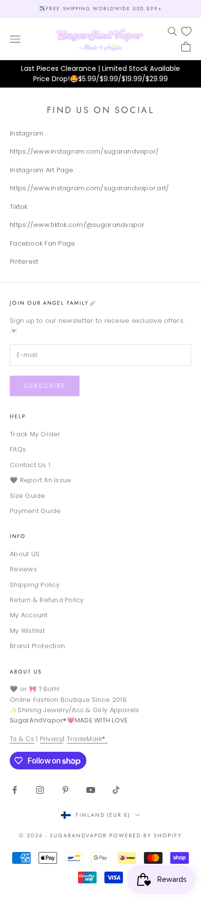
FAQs (18, 449)
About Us (26, 671)
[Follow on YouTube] (91, 790)
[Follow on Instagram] (40, 790)
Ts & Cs (22, 738)
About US (25, 554)
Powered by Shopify (145, 835)
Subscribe (44, 386)
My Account (29, 615)
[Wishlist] (186, 31)
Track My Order (35, 434)
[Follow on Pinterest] (65, 790)
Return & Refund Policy (47, 600)
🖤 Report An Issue (40, 480)
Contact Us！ (31, 465)
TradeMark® (87, 738)
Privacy (51, 738)
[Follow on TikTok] (116, 790)
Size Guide (27, 495)
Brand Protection (37, 646)
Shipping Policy (35, 584)
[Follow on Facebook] (15, 790)
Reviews (23, 569)
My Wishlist (27, 630)
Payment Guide (35, 511)
